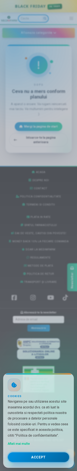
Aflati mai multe (19, 443)
